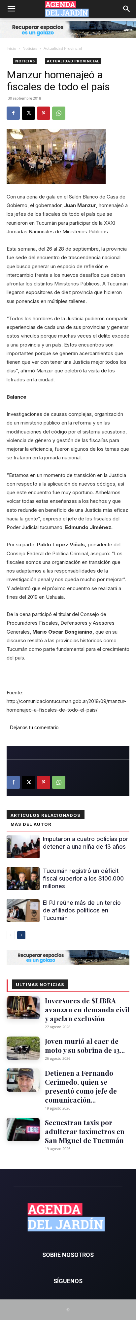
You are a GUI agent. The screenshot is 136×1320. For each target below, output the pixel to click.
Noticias (29, 48)
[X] (28, 113)
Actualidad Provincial (63, 48)
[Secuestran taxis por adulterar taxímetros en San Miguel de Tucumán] (23, 1129)
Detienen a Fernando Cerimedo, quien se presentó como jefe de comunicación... (81, 1086)
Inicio (11, 48)
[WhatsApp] (58, 113)
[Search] (127, 9)
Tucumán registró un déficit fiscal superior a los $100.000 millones (83, 879)
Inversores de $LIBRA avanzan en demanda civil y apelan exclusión (87, 1009)
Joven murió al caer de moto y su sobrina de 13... (85, 1045)
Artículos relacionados (46, 815)
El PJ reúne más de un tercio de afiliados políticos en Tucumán (82, 910)
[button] (11, 9)
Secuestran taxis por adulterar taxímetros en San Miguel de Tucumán (84, 1131)
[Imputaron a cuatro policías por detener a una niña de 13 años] (23, 846)
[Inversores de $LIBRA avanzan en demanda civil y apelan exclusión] (23, 1007)
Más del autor (31, 824)
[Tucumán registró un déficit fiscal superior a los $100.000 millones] (23, 878)
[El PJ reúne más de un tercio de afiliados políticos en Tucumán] (23, 910)
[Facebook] (13, 113)
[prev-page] (11, 935)
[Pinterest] (43, 113)
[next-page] (21, 935)
